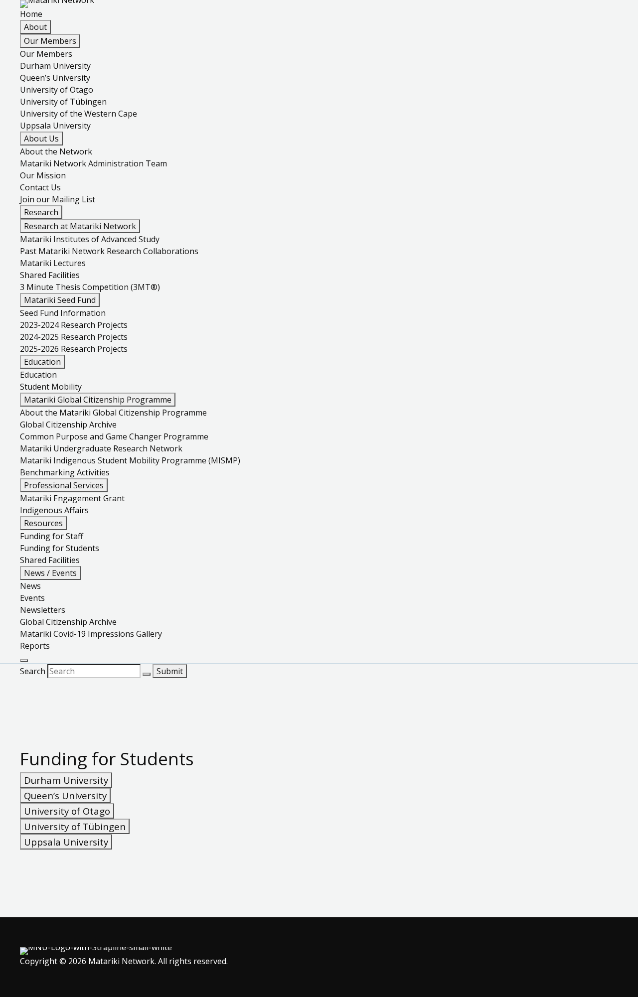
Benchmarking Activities (65, 472)
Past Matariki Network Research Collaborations (109, 251)
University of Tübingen (63, 101)
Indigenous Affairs (54, 510)
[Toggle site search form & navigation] (24, 660)
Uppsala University (55, 125)
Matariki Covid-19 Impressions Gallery (91, 633)
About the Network (56, 151)
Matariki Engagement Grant (72, 498)
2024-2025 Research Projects (74, 336)
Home (31, 13)
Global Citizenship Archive (68, 424)
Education (38, 374)
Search (33, 671)
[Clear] (147, 674)
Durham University (55, 65)
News (30, 585)
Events (32, 597)
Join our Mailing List (57, 199)
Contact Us (40, 187)
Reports (35, 645)
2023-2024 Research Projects (74, 324)
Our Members (46, 53)
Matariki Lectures (53, 263)
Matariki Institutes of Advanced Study (90, 239)
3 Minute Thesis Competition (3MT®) (90, 287)
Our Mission (43, 175)
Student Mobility (51, 386)
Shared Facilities (50, 275)
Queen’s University (55, 77)
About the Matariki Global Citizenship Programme (113, 412)
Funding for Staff (51, 536)
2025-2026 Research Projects (74, 348)
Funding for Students (59, 548)
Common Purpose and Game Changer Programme (114, 436)
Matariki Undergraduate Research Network (101, 448)
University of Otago (56, 89)
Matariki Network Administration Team (93, 163)
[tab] (66, 780)
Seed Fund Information (63, 312)
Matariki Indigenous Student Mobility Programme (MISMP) (130, 460)
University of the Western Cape (78, 113)
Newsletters (42, 609)
